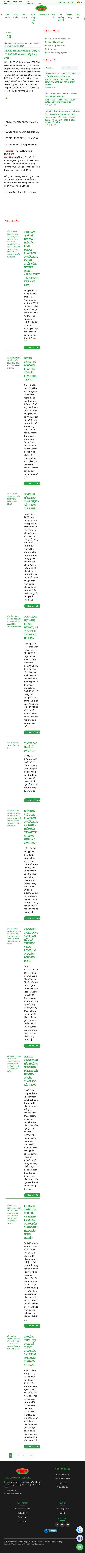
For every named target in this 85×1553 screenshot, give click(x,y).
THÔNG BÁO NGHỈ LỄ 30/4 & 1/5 (30, 747)
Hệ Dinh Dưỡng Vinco (22, 1509)
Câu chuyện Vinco (62, 1474)
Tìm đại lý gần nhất (62, 1509)
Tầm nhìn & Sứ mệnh (62, 1479)
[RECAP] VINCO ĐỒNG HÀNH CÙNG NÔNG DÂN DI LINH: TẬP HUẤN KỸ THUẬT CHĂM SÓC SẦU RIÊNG (31, 1070)
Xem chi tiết (34, 347)
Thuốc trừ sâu (22, 1517)
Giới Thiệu (7, 16)
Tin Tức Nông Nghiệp (57, 52)
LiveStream (43, 14)
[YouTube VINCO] (72, 2)
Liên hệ (62, 1513)
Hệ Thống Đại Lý (61, 17)
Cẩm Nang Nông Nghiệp (58, 38)
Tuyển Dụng (69, 16)
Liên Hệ (78, 16)
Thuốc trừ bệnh (22, 1513)
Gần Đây (49, 68)
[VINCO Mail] (64, 2)
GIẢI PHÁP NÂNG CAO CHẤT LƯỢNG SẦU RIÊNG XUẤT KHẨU (31, 501)
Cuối (30, 1456)
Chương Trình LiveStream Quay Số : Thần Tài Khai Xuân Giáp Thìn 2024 (22, 54)
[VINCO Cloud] (60, 2)
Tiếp (24, 1456)
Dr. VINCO (25, 16)
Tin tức (53, 16)
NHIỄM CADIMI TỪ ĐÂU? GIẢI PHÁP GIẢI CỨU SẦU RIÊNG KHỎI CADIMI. (30, 369)
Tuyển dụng (62, 1483)
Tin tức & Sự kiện (62, 1487)
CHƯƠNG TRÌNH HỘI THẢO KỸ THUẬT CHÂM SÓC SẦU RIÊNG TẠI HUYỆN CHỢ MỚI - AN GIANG (30, 1350)
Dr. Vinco (51, 49)
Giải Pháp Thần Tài (33, 18)
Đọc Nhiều (67, 68)
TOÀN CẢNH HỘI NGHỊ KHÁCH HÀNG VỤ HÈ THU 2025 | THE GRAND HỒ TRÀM (31, 627)
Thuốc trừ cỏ (22, 1521)
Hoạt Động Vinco (55, 42)
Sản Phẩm (15, 16)
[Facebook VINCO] (68, 2)
